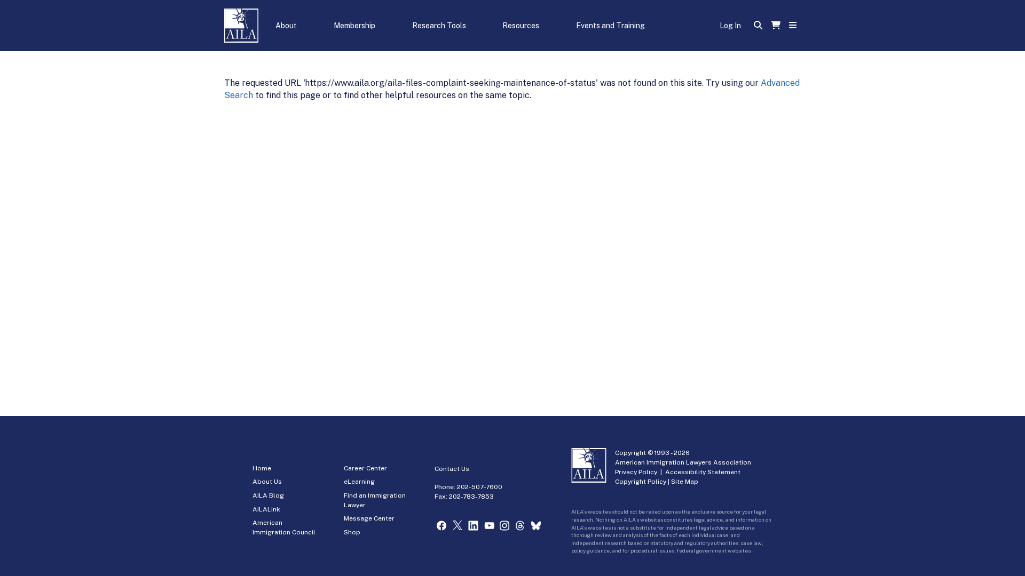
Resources (520, 25)
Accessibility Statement (702, 472)
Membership (354, 25)
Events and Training (610, 25)
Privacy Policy (636, 472)
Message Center (369, 518)
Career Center (365, 468)
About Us (267, 481)
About (286, 25)
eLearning (359, 481)
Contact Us (452, 469)
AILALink (266, 509)
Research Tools (439, 25)
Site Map (684, 481)
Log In (730, 25)
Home (262, 468)
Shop (352, 532)
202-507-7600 (479, 487)
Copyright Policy (640, 481)
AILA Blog (268, 495)
